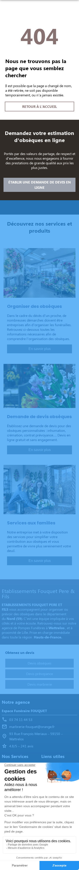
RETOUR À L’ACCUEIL (39, 106)
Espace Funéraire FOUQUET (24, 710)
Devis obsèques (39, 663)
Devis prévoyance (39, 673)
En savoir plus (40, 349)
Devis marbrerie (39, 684)
